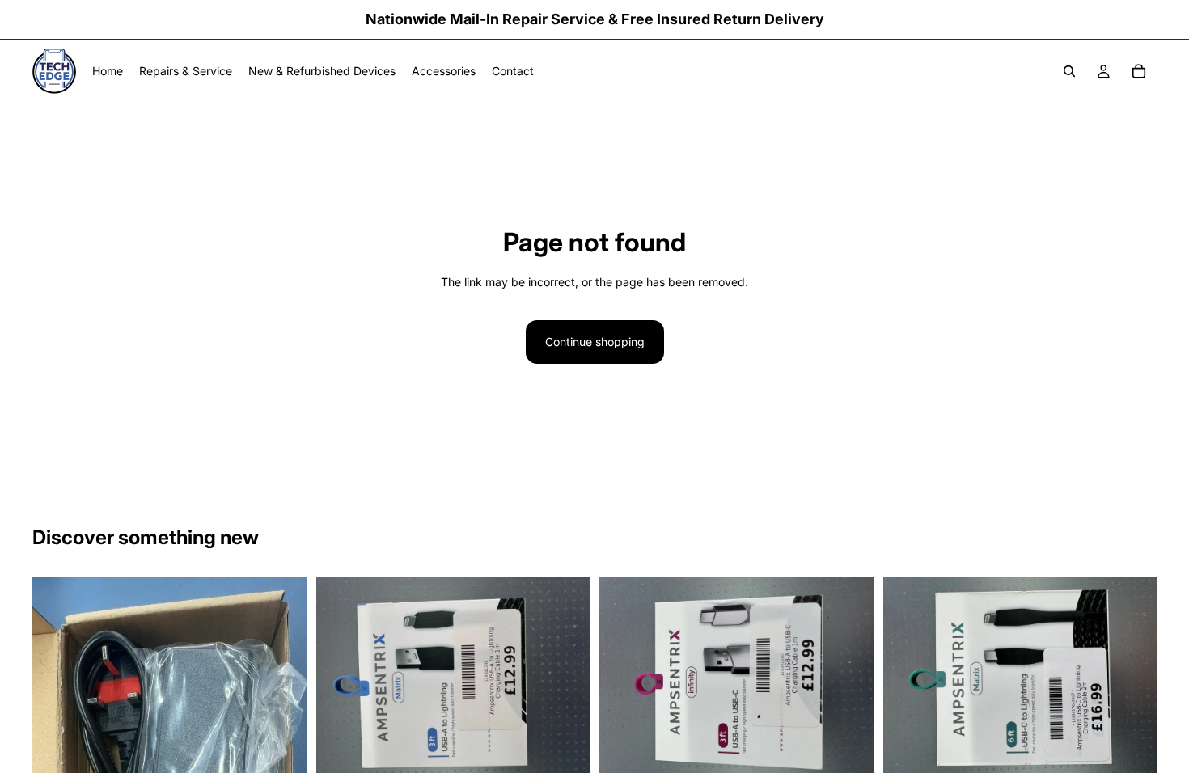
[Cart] (1139, 71)
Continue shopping (595, 341)
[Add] (564, 757)
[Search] (1069, 71)
